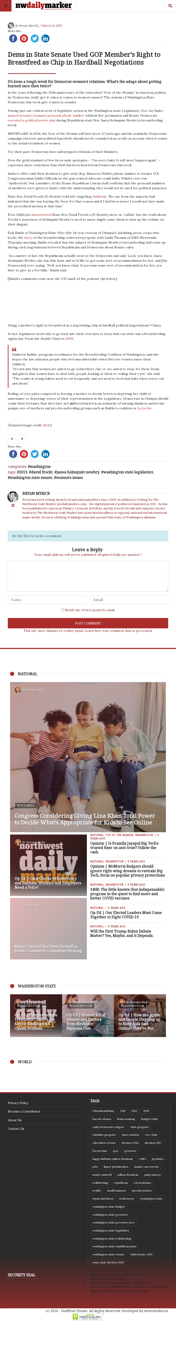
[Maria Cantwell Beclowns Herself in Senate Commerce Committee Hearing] (48, 928)
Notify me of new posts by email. (90, 610)
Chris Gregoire (139, 1127)
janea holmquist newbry (78, 472)
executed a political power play (31, 120)
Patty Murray (152, 1174)
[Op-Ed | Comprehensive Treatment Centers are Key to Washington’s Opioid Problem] (36, 1015)
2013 (23, 472)
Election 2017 (153, 1142)
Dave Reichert (130, 1134)
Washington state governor (110, 1214)
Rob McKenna (142, 1182)
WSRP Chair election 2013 (108, 1262)
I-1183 (142, 1159)
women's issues (69, 477)
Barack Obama (101, 1119)
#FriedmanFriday (103, 1111)
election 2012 (130, 1142)
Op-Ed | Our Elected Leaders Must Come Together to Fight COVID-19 (126, 914)
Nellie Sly (32, 906)
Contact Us (16, 1129)
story (28, 238)
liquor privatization (116, 1166)
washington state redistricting (111, 1238)
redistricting (100, 1182)
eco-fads (151, 1134)
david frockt (42, 472)
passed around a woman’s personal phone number (46, 115)
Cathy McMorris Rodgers (108, 1127)
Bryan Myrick (28, 26)
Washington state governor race (113, 1222)
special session (141, 1190)
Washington (40, 466)
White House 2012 (141, 1254)
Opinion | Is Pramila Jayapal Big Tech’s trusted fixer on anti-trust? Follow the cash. (124, 847)
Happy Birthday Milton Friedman (112, 1159)
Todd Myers (126, 1198)
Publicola (99, 196)
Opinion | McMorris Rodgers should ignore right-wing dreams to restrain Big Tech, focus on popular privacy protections (127, 870)
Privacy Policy (18, 1103)
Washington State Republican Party (114, 1246)
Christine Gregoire (104, 1134)
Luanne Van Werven (146, 1166)
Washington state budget (108, 1206)
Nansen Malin (35, 690)
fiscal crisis (99, 1150)
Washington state (151, 1198)
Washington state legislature (128, 472)
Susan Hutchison (102, 1198)
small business (116, 1190)
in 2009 (67, 339)
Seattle (96, 1190)
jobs (95, 1166)
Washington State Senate (31, 477)
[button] (16, 1015)
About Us (15, 1120)
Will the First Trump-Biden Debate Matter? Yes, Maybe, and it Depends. (122, 933)
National (26, 805)
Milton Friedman (128, 1174)
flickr (46, 425)
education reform (104, 1142)
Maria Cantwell (102, 1174)
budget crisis (149, 1119)
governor (130, 1150)
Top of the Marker (119, 835)
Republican (121, 1182)
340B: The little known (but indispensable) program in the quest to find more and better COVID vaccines (127, 894)
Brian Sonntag (126, 1119)
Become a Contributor (24, 1111)
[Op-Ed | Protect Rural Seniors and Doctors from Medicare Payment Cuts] (88, 1015)
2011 (122, 1111)
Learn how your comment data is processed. (119, 631)
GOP (115, 1150)
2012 (134, 1111)
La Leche (144, 408)
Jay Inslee (158, 1159)
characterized (41, 215)
